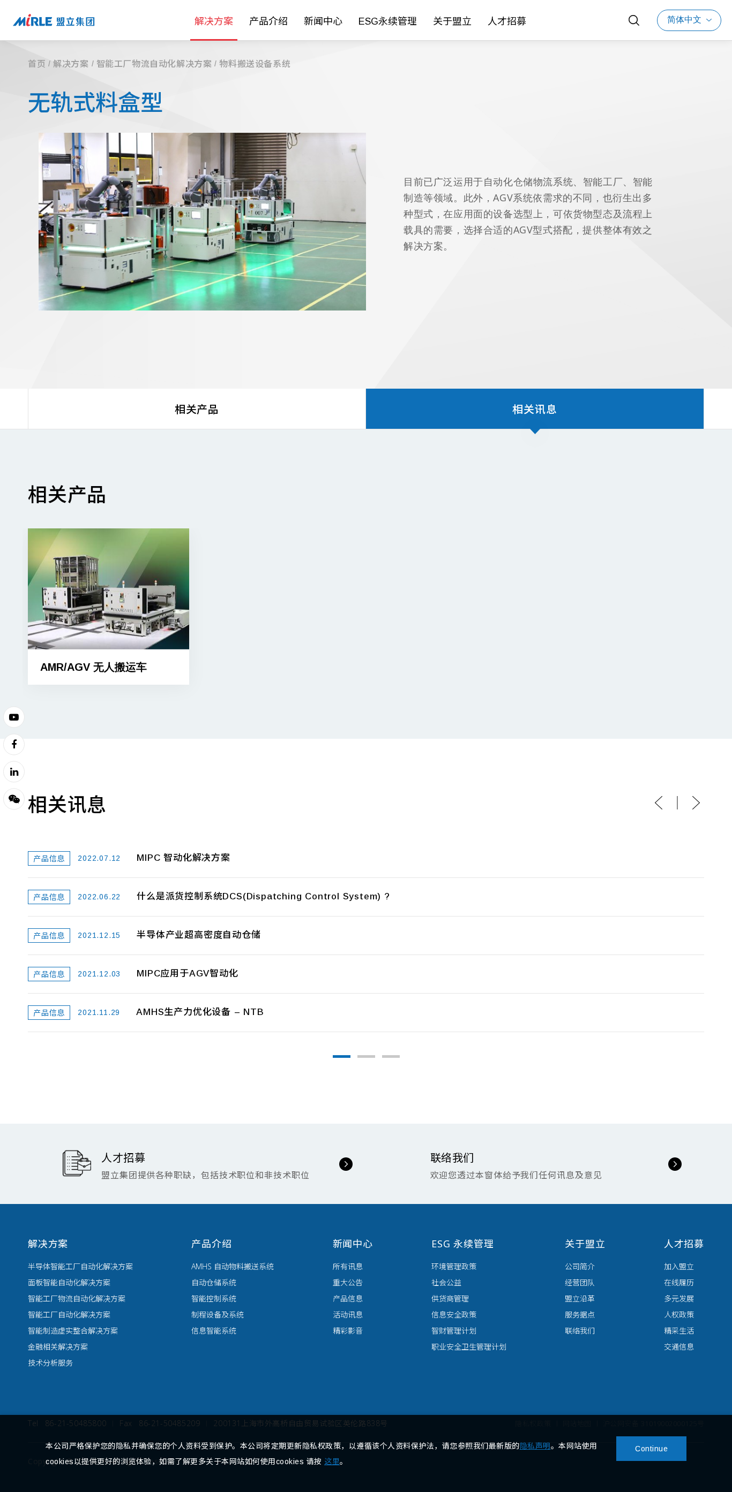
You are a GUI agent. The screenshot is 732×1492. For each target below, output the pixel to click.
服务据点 (580, 1314)
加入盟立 (679, 1266)
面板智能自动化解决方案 (69, 1282)
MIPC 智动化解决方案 (183, 858)
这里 (332, 1461)
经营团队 (580, 1282)
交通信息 (679, 1347)
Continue (651, 1448)
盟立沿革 (580, 1298)
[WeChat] (14, 798)
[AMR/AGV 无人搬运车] (108, 588)
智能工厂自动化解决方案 (69, 1314)
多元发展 (679, 1298)
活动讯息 (348, 1314)
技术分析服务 (50, 1363)
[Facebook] (14, 744)
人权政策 (679, 1314)
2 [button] (366, 1056)
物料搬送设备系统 (254, 64)
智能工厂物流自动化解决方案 (154, 64)
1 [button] (341, 1056)
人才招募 (507, 21)
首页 (37, 64)
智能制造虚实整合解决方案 (73, 1331)
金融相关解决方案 (58, 1347)
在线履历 (679, 1282)
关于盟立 (452, 21)
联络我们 (580, 1331)
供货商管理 (450, 1298)
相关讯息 (534, 409)
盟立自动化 (53, 20)
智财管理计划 (453, 1331)
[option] (109, 614)
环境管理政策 (453, 1266)
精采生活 (679, 1331)
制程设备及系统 (217, 1314)
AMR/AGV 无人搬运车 (93, 667)
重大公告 (348, 1282)
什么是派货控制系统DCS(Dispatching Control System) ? (263, 896)
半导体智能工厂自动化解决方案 (80, 1266)
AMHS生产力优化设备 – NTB (200, 1012)
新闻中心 (323, 21)
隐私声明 (535, 1446)
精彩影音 (348, 1331)
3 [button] (391, 1056)
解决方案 (214, 21)
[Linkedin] (14, 771)
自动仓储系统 (213, 1282)
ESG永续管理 (387, 21)
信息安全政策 (453, 1314)
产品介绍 (268, 21)
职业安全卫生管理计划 (468, 1347)
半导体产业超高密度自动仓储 (198, 935)
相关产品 (197, 409)
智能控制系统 (213, 1298)
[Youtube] (14, 717)
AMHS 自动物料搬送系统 (232, 1266)
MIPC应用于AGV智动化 (187, 973)
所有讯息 (348, 1266)
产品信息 (348, 1298)
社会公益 (446, 1282)
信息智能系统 (213, 1331)
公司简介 (580, 1266)
